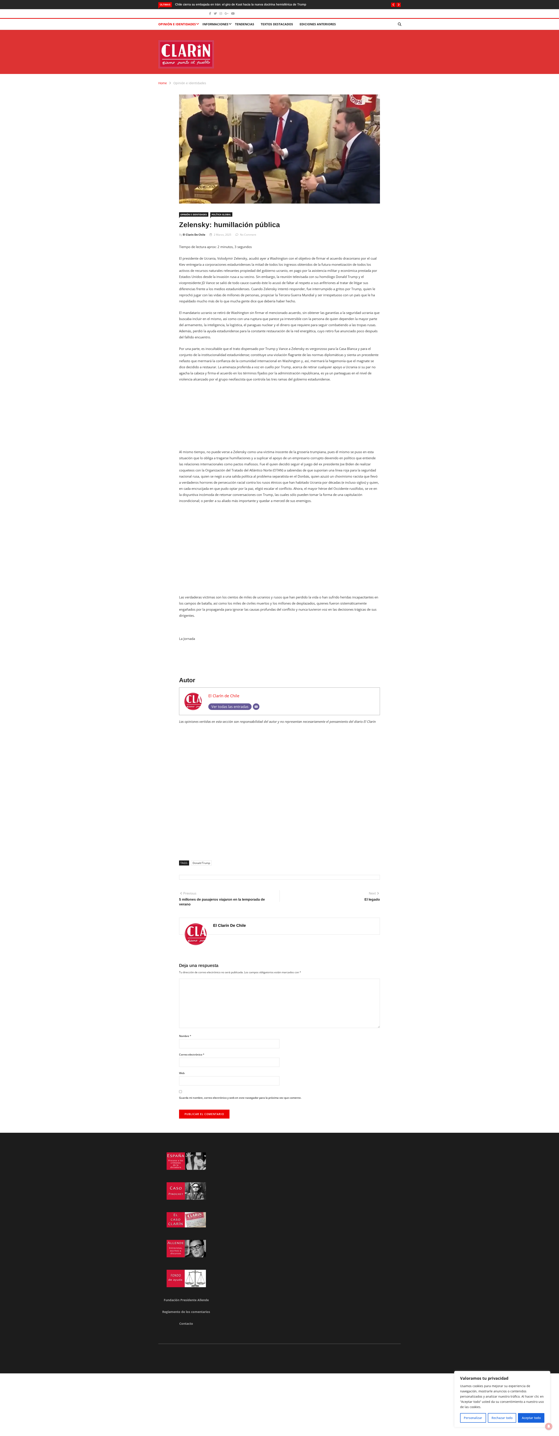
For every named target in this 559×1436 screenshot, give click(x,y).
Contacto (186, 1323)
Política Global (221, 214)
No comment (248, 234)
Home (162, 83)
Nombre (185, 1036)
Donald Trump (201, 863)
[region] (502, 1399)
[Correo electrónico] (256, 706)
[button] (393, 5)
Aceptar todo (531, 1418)
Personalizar (473, 1418)
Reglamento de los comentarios (186, 1312)
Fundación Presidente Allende (186, 1300)
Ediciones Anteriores (318, 24)
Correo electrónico (191, 1054)
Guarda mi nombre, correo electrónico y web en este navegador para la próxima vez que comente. (240, 1098)
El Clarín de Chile (194, 234)
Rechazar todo (502, 1418)
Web (182, 1073)
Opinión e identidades (177, 24)
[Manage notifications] (548, 1426)
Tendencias (244, 24)
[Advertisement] (279, 418)
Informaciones (215, 24)
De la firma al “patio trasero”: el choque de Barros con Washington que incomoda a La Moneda (241, 4)
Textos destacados (277, 24)
